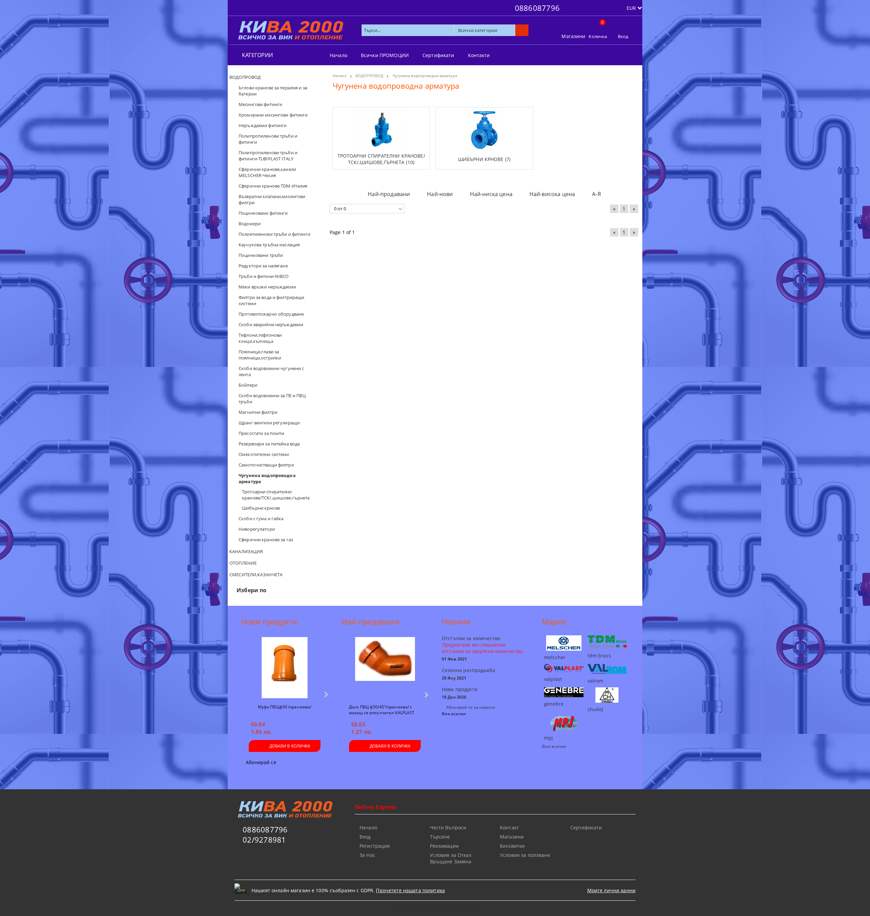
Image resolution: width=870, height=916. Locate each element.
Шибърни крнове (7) (484, 159)
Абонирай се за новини (470, 707)
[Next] (325, 694)
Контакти (479, 55)
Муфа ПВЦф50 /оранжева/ (285, 707)
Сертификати (438, 55)
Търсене (440, 836)
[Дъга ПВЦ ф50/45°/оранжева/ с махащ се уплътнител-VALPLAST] (385, 667)
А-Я (596, 194)
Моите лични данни (611, 890)
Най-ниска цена (491, 194)
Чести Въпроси (448, 827)
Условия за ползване (525, 855)
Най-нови (440, 194)
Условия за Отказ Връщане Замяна (451, 858)
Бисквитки (512, 846)
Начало (338, 55)
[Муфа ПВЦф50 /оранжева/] (284, 667)
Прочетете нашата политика (410, 890)
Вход (623, 36)
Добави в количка (290, 746)
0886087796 (537, 8)
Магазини (573, 36)
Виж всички (454, 714)
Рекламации (444, 846)
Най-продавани (389, 194)
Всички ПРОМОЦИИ (385, 55)
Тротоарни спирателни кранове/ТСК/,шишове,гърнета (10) (381, 159)
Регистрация (375, 846)
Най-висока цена (552, 194)
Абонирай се (261, 762)
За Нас (367, 855)
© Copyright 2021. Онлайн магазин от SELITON (435, 908)
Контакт (509, 827)
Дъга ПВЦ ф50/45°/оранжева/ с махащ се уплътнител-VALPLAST (381, 709)
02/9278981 (264, 839)
